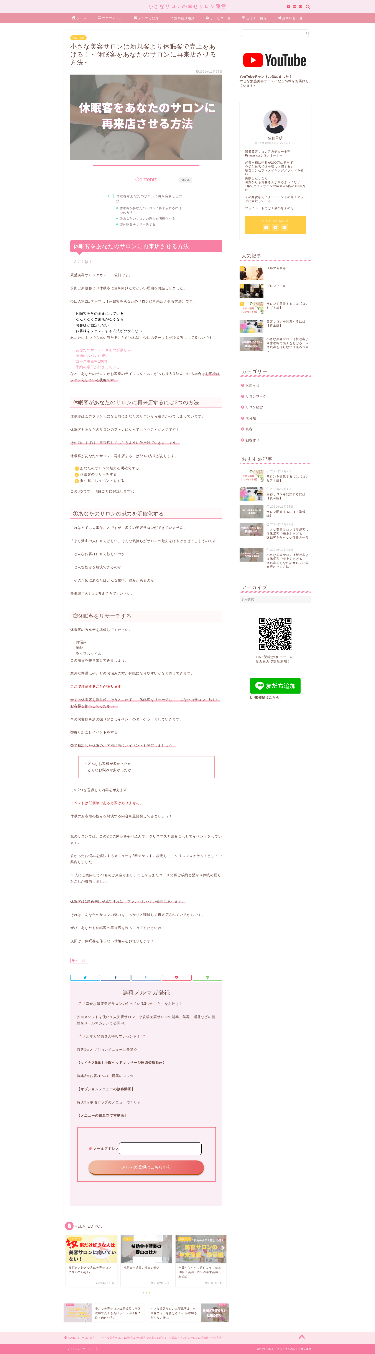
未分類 (251, 418)
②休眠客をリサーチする (138, 224)
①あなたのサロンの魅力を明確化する (147, 218)
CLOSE (185, 179)
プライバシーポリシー (80, 1348)
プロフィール (112, 18)
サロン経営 (78, 37)
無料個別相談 (184, 18)
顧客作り (253, 440)
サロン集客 (80, 960)
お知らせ (253, 385)
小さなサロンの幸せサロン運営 (187, 6)
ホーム (81, 18)
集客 (249, 429)
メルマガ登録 (148, 18)
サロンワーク (256, 396)
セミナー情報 (256, 18)
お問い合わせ (292, 18)
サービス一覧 (220, 18)
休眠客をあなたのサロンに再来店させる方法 (149, 198)
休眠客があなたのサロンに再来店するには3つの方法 (152, 210)
